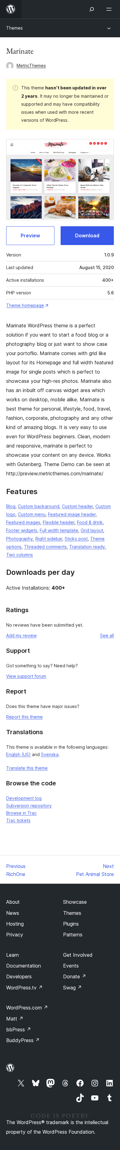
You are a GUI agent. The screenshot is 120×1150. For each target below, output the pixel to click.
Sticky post (76, 538)
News (12, 913)
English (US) (18, 754)
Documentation (23, 966)
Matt (14, 1019)
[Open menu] (110, 9)
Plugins (71, 924)
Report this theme (24, 716)
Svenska (49, 754)
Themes (14, 28)
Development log (24, 798)
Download (87, 235)
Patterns (72, 934)
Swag (72, 987)
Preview (30, 235)
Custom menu (32, 514)
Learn (12, 955)
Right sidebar (48, 538)
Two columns (19, 554)
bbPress (18, 1029)
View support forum (26, 676)
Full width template (59, 530)
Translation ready (87, 546)
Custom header (77, 506)
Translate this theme (27, 768)
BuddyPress (23, 1040)
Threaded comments (45, 546)
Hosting (15, 924)
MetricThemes (31, 65)
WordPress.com (27, 1008)
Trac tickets (18, 820)
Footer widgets (21, 530)
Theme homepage (25, 305)
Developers (19, 976)
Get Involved (78, 955)
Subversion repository (29, 805)
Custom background (38, 506)
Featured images (23, 522)
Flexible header (58, 522)
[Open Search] (91, 9)
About (13, 902)
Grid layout (92, 530)
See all (107, 635)
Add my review (21, 635)
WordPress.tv (24, 987)
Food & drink (90, 522)
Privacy (14, 934)
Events (71, 966)
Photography (19, 538)
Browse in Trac (21, 813)
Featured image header (72, 514)
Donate (74, 976)
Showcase (75, 902)
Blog (10, 506)
